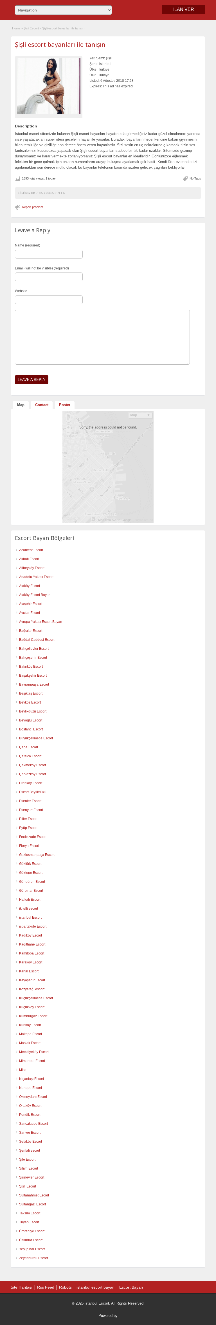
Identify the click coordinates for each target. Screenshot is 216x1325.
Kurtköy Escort (30, 1025)
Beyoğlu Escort (30, 720)
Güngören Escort (32, 882)
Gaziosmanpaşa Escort (37, 855)
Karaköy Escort (30, 962)
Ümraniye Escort (31, 1231)
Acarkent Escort (31, 550)
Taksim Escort (29, 1213)
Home (16, 28)
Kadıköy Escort (30, 935)
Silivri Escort (28, 1168)
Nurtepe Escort (30, 1088)
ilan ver (183, 9)
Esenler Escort (30, 801)
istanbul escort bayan (95, 1287)
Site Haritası (21, 1287)
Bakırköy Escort (31, 667)
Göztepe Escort (30, 873)
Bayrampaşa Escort (34, 684)
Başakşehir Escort (33, 675)
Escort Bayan (131, 1287)
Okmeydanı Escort (33, 1097)
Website (21, 291)
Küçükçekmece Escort (36, 998)
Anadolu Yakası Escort (36, 577)
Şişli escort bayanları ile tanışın (60, 44)
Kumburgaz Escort (33, 1016)
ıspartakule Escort (32, 926)
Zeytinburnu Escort (33, 1258)
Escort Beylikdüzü (32, 792)
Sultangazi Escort (32, 1204)
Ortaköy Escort (30, 1106)
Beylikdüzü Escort (32, 711)
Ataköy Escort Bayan (35, 595)
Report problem (32, 207)
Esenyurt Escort (31, 810)
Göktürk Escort (30, 864)
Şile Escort (27, 1159)
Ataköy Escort (29, 586)
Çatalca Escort (30, 756)
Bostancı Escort (31, 729)
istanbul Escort (30, 917)
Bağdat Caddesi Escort (36, 640)
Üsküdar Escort (30, 1240)
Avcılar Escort (29, 613)
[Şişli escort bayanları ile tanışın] (48, 86)
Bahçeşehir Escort (33, 658)
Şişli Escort (31, 28)
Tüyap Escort (29, 1222)
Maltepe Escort (30, 1034)
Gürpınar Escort (31, 891)
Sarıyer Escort (29, 1133)
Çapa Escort (28, 747)
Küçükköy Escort (31, 1007)
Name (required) (27, 245)
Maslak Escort (29, 1043)
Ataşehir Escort (30, 604)
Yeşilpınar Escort (32, 1249)
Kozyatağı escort (31, 989)
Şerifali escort (29, 1150)
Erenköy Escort (30, 783)
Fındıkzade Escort (32, 837)
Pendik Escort (29, 1115)
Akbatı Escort (29, 559)
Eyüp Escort (28, 828)
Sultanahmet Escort (34, 1195)
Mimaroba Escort (32, 1061)
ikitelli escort (28, 908)
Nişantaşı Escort (31, 1079)
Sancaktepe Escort (33, 1124)
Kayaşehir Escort (32, 980)
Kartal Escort (29, 971)
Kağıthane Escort (32, 944)
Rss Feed (45, 1287)
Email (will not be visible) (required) (42, 268)
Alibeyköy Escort (31, 568)
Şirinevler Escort (31, 1177)
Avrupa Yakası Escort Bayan (40, 622)
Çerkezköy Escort (32, 774)
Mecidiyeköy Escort (34, 1052)
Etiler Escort (28, 819)
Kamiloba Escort (31, 953)
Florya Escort (29, 846)
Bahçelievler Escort (34, 649)
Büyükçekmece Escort (36, 738)
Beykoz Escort (30, 702)
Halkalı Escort (29, 900)
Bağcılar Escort (30, 631)
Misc (22, 1070)
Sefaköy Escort (30, 1142)
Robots (65, 1287)
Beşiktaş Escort (30, 693)
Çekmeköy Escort (32, 765)
